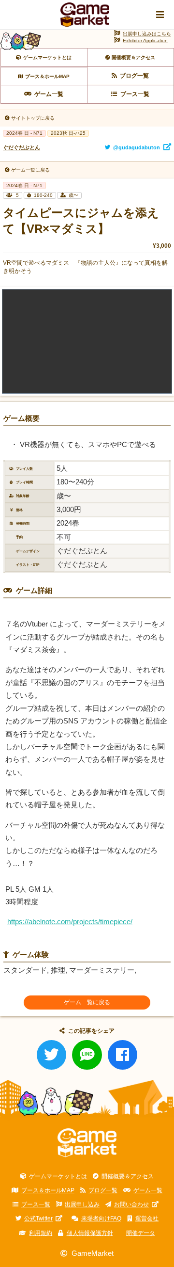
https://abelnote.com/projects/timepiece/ (69, 922)
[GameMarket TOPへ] (87, 1142)
